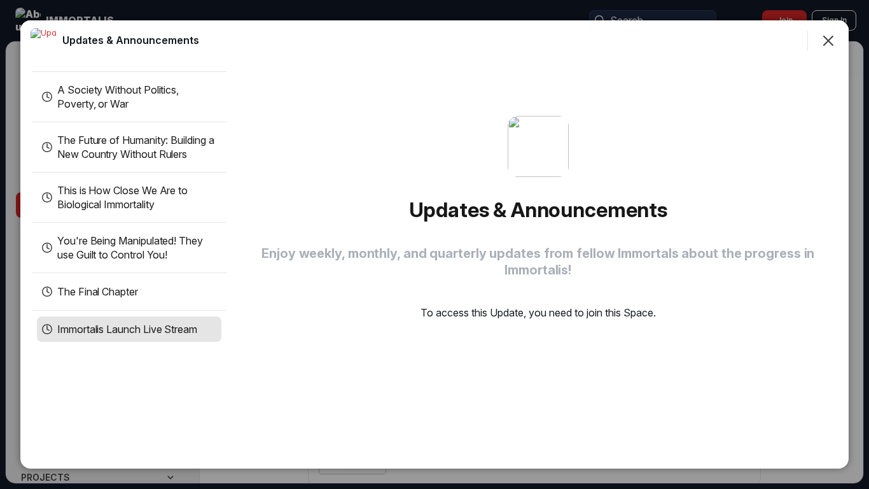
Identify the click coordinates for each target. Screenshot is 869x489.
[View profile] (43, 40)
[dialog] (434, 244)
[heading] (130, 40)
